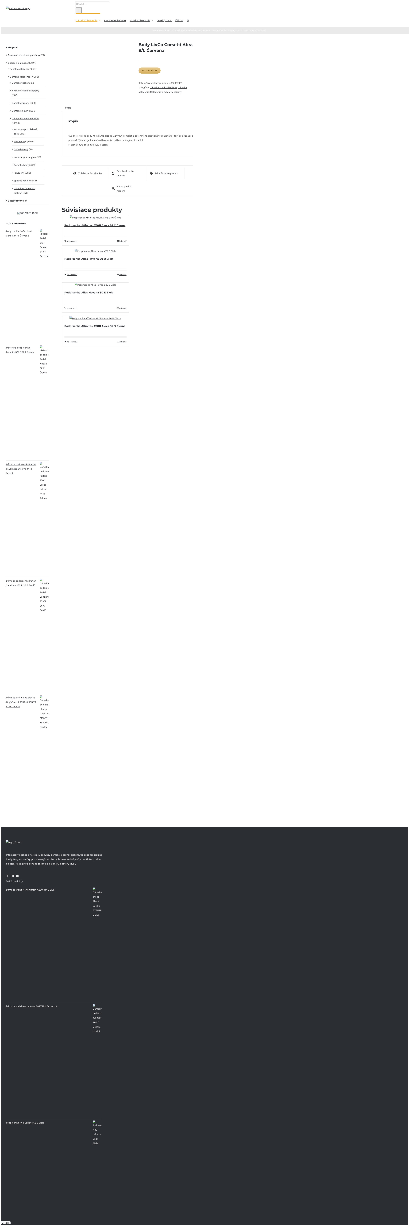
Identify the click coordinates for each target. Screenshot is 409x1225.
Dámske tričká (20, 82)
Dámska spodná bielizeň (163, 87)
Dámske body (21, 165)
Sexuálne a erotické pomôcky (24, 55)
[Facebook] (7, 876)
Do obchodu (149, 70)
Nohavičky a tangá (24, 157)
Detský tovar (15, 200)
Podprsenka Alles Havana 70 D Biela (88, 258)
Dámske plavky (20, 110)
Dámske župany (20, 102)
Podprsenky (20, 141)
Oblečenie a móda (160, 91)
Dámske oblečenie (20, 76)
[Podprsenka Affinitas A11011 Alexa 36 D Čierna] (95, 318)
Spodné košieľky (22, 180)
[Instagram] (12, 876)
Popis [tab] (68, 107)
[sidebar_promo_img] (27, 213)
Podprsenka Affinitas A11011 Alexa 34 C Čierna (94, 225)
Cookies (5, 1223)
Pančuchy (176, 91)
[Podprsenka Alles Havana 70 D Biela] (95, 251)
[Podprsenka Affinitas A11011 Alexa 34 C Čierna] (95, 217)
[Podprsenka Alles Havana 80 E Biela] (95, 285)
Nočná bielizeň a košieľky (25, 90)
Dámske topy (21, 149)
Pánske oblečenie (19, 68)
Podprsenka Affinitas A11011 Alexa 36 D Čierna (94, 326)
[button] (188, 20)
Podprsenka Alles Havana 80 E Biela (88, 292)
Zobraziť (123, 241)
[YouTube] (17, 876)
